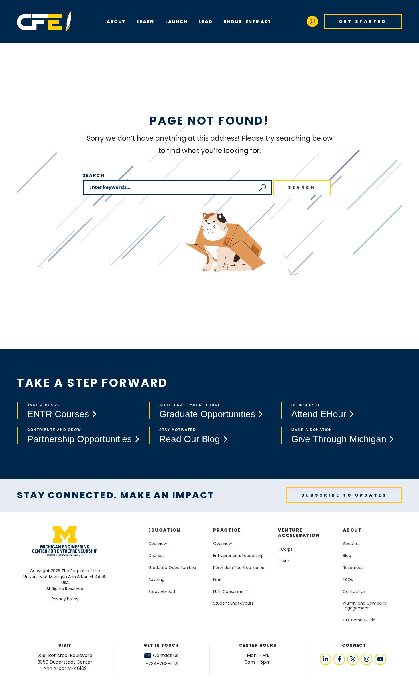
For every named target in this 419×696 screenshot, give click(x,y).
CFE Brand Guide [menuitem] (359, 620)
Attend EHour (318, 414)
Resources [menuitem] (353, 567)
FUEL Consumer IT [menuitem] (230, 591)
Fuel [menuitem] (217, 579)
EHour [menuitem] (283, 561)
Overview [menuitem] (157, 543)
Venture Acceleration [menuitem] (299, 533)
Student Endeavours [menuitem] (233, 603)
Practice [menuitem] (227, 530)
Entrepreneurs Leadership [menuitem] (238, 555)
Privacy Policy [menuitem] (65, 599)
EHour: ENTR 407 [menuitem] (247, 21)
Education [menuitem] (164, 530)
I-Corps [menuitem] (285, 549)
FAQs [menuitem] (348, 579)
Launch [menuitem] (176, 21)
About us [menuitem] (352, 543)
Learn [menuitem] (145, 21)
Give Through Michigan (338, 439)
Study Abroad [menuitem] (161, 591)
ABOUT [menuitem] (116, 21)
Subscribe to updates (344, 495)
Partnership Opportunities (79, 439)
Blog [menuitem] (347, 555)
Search (94, 175)
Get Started (363, 21)
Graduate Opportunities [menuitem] (172, 567)
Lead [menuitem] (205, 21)
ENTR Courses (58, 414)
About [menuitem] (352, 530)
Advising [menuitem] (156, 579)
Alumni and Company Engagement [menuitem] (365, 605)
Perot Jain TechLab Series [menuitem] (238, 567)
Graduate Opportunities (207, 414)
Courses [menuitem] (156, 555)
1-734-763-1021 (161, 663)
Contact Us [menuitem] (354, 591)
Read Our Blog (189, 439)
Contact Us (165, 655)
